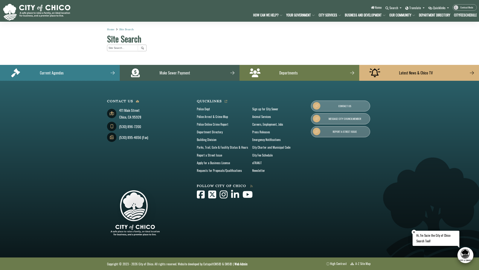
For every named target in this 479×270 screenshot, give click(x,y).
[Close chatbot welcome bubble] (414, 232)
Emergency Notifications (266, 139)
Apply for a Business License (213, 163)
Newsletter (258, 170)
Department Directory (434, 15)
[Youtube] (247, 196)
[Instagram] (224, 196)
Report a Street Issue (209, 155)
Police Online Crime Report (212, 124)
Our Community (400, 15)
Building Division (206, 139)
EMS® (228, 264)
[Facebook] (201, 196)
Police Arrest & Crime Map (212, 116)
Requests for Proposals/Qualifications (219, 170)
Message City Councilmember (345, 119)
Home (378, 7)
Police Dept (203, 109)
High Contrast (338, 263)
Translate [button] (415, 7)
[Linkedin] (235, 196)
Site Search (126, 29)
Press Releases (261, 132)
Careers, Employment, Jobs (267, 124)
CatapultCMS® (212, 264)
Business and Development (363, 15)
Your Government (298, 15)
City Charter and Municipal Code (271, 147)
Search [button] (394, 7)
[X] (212, 196)
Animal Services (261, 116)
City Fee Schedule (262, 155)
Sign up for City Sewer (265, 109)
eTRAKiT (257, 163)
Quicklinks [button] (439, 7)
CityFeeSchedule (464, 15)
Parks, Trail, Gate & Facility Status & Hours (222, 147)
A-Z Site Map (362, 263)
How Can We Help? (266, 15)
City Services (328, 15)
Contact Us (344, 106)
